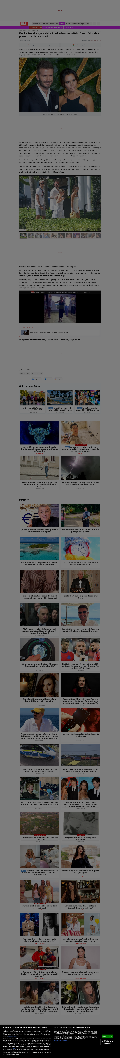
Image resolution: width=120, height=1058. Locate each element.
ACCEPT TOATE (107, 1036)
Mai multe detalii (12, 1036)
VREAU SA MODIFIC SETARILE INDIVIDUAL (107, 1042)
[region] (60, 1041)
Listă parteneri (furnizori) (60, 1040)
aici (14, 1048)
